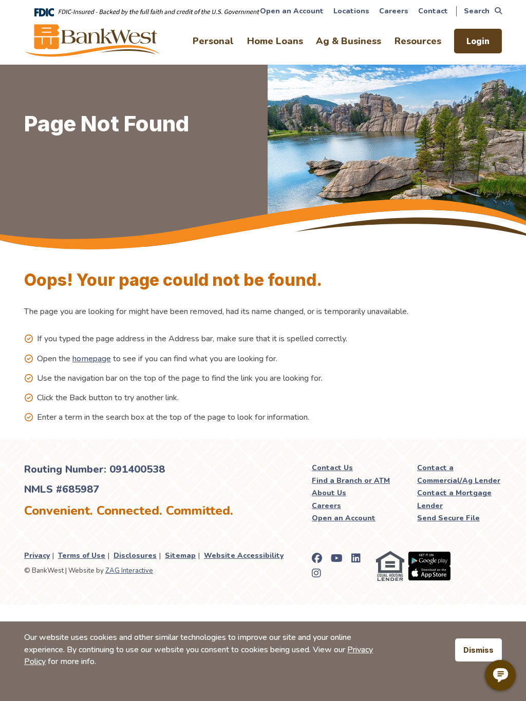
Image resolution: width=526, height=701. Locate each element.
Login (478, 41)
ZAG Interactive (129, 570)
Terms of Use (81, 555)
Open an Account (292, 11)
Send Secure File (448, 518)
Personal (213, 41)
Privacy (37, 555)
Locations (351, 11)
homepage (91, 358)
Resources (417, 41)
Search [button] (477, 11)
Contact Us (332, 468)
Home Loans (275, 41)
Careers (393, 11)
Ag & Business (348, 41)
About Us (329, 493)
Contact (433, 11)
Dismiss (478, 650)
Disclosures (135, 555)
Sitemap (180, 555)
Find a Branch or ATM (351, 480)
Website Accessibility (244, 555)
